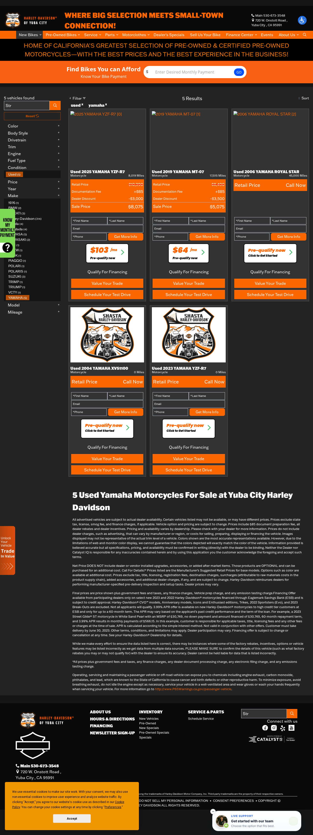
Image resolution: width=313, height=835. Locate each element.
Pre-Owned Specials (154, 732)
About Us (100, 712)
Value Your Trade (107, 283)
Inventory (151, 712)
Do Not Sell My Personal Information (174, 801)
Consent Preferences (233, 801)
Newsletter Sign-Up (112, 733)
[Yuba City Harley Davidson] (30, 19)
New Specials (149, 728)
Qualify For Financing (107, 271)
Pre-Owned (147, 723)
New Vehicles (149, 718)
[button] (29, 35)
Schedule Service (201, 718)
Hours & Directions (112, 719)
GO (239, 72)
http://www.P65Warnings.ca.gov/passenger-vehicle (193, 689)
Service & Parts (206, 712)
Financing (101, 726)
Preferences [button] (113, 807)
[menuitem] (33, 174)
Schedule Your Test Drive (107, 294)
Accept (72, 818)
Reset (31, 116)
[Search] (55, 105)
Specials (145, 737)
